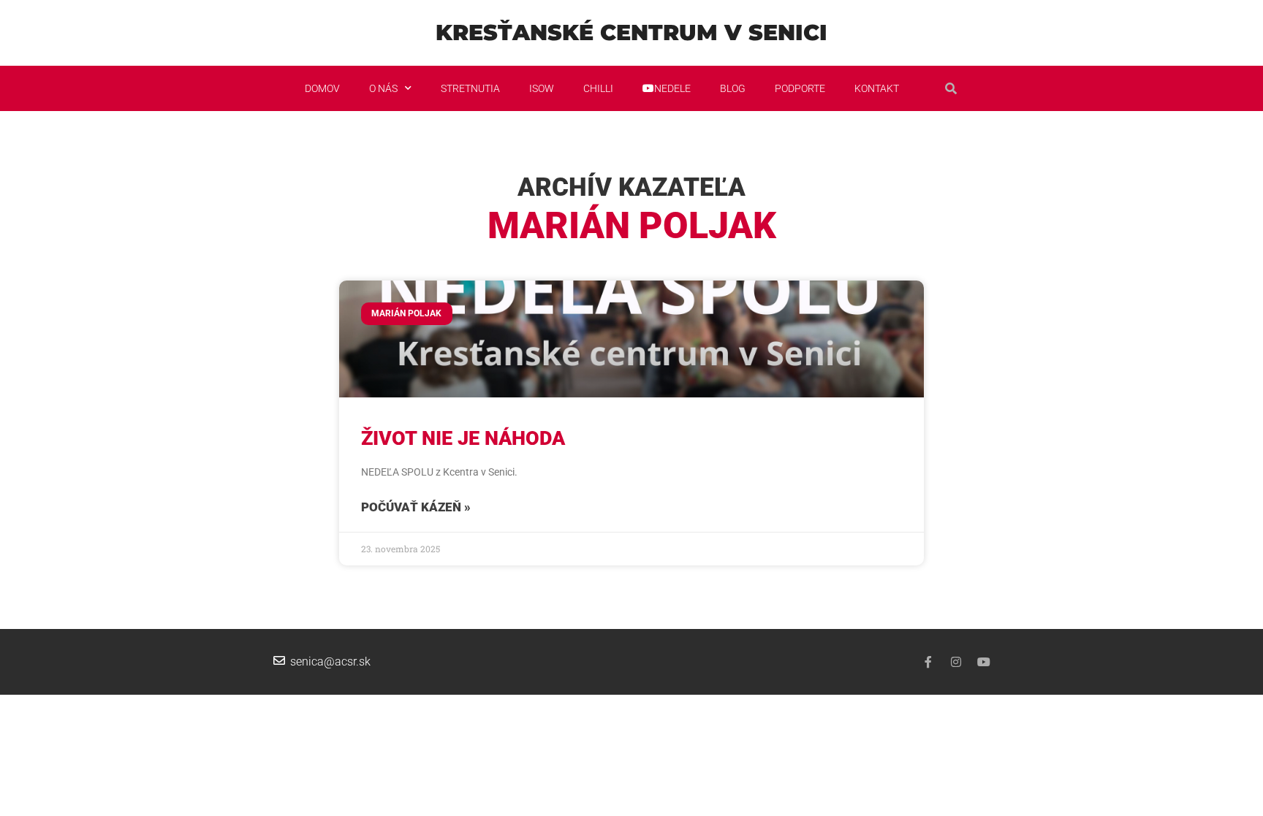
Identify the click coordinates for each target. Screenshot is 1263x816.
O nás (383, 88)
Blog (733, 88)
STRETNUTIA (470, 88)
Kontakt (876, 88)
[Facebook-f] (928, 662)
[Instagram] (956, 662)
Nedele (672, 88)
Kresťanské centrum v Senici (631, 32)
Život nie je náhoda (463, 438)
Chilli (598, 88)
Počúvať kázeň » (416, 507)
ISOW (541, 88)
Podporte (800, 88)
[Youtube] (984, 662)
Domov (322, 88)
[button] (951, 88)
